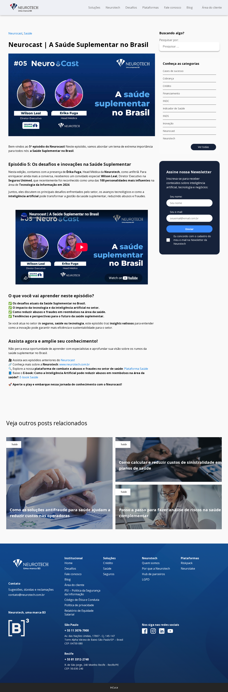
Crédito (167, 86)
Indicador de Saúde (174, 108)
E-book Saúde (29, 377)
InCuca (114, 687)
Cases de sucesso (173, 71)
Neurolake (188, 568)
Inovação (168, 123)
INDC (166, 101)
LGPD (145, 579)
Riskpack (187, 563)
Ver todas (203, 147)
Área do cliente (74, 585)
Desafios (70, 568)
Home (68, 563)
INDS (166, 116)
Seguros (108, 574)
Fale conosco (73, 574)
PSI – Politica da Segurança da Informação (82, 592)
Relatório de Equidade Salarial (79, 612)
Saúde (28, 33)
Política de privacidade (79, 605)
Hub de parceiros (153, 574)
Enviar (189, 229)
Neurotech (169, 138)
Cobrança (168, 78)
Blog (67, 579)
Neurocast (15, 33)
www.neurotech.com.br (74, 364)
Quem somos (151, 563)
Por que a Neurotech (156, 568)
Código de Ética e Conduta (81, 600)
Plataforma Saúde (136, 369)
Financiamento (171, 93)
